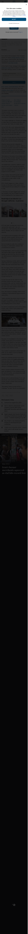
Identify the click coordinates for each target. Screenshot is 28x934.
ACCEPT (14, 19)
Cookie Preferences (14, 23)
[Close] (26, 4)
